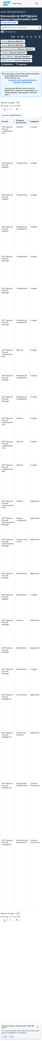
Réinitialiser (7, 64)
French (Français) (9, 22)
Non (11, 1037)
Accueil (3, 12)
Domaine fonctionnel (21, 121)
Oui (4, 1037)
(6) (13, 37)
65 (17, 109)
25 (18, 103)
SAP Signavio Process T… (16, 12)
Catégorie (34, 121)
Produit (5, 121)
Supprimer (21, 64)
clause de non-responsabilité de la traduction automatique (22, 81)
